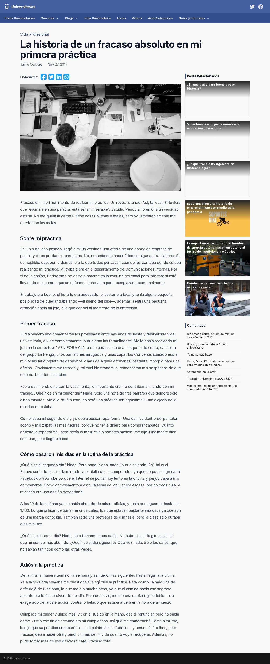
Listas (121, 18)
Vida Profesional (34, 34)
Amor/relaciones (160, 18)
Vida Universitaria (97, 18)
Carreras (47, 18)
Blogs (69, 18)
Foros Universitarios (20, 18)
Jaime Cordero (31, 64)
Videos (137, 18)
